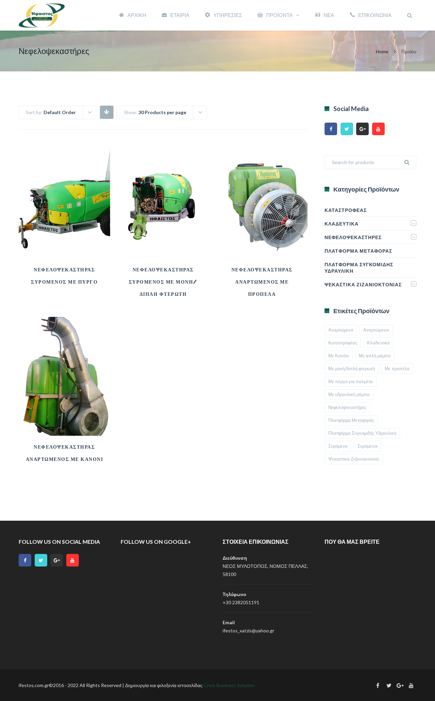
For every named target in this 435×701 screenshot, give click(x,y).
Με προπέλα (397, 368)
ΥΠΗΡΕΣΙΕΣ (227, 15)
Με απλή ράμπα (374, 355)
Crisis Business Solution (229, 685)
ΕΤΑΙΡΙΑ (179, 15)
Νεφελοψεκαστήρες (353, 237)
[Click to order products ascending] (106, 111)
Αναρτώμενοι (376, 329)
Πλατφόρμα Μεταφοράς (358, 251)
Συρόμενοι (368, 446)
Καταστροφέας (346, 210)
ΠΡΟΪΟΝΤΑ (279, 15)
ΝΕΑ (329, 15)
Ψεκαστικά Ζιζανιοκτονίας (363, 284)
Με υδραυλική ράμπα (349, 394)
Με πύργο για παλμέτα (350, 381)
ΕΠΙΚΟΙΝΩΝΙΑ (375, 15)
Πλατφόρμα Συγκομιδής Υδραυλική (359, 268)
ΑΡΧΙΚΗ (136, 15)
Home (382, 51)
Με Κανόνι (338, 355)
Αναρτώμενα (340, 329)
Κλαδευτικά (342, 224)
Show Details (64, 241)
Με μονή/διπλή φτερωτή (351, 368)
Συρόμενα (338, 446)
